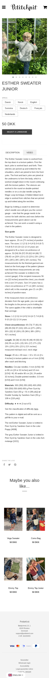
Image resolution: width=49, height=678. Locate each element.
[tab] (12, 152)
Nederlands (10, 114)
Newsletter (24, 660)
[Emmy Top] (13, 569)
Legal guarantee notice (24, 669)
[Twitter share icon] (9, 464)
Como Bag (36, 538)
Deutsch (23, 108)
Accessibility (24, 666)
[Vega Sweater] (13, 519)
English (33, 102)
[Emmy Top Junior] (36, 569)
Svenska (9, 108)
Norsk (20, 102)
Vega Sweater (13, 538)
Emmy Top (13, 588)
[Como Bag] (36, 519)
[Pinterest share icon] (15, 464)
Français (38, 108)
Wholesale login (24, 663)
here (36, 409)
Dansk (8, 102)
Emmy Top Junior (36, 588)
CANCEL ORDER (24, 672)
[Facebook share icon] (4, 464)
